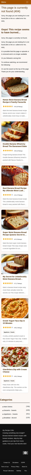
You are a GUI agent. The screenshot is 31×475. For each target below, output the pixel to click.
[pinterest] (25, 453)
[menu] (27, 2)
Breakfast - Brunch (10, 418)
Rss (26, 470)
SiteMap (18, 470)
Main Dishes (8, 407)
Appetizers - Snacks (9, 332)
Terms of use (5, 466)
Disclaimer (15, 462)
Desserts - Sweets (10, 410)
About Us (24, 466)
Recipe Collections (8, 470)
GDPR (23, 462)
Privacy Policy (15, 466)
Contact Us (7, 462)
